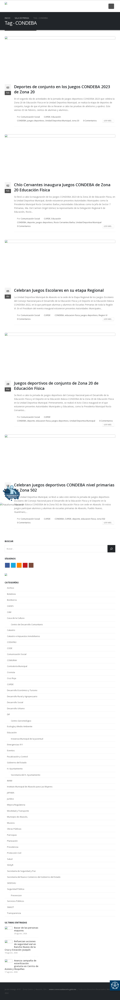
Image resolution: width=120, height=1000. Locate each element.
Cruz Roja (11, 678)
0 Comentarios (90, 120)
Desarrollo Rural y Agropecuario (22, 696)
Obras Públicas (14, 828)
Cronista (11, 672)
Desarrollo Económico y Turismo (22, 690)
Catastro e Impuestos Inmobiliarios (23, 636)
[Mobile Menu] (111, 6)
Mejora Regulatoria (16, 804)
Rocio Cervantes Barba (64, 222)
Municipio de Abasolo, (17, 816)
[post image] (60, 57)
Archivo (10, 587)
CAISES (10, 606)
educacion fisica (72, 315)
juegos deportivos (35, 120)
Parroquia (12, 834)
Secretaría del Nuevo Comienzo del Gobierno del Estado (33, 877)
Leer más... (108, 121)
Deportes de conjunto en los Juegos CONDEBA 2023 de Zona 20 (62, 89)
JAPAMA (10, 792)
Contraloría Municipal (17, 666)
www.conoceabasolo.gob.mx (62, 989)
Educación (56, 117)
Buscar (9, 541)
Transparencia (14, 913)
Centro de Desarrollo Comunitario (27, 624)
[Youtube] (99, 6)
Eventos (11, 750)
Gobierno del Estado (17, 762)
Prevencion (16, 895)
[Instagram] (104, 6)
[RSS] (93, 6)
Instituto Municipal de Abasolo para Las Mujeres (29, 786)
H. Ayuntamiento (15, 768)
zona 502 (101, 519)
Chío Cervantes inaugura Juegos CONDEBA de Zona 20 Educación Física (62, 187)
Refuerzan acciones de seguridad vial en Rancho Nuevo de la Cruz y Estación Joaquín (20, 945)
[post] (8, 930)
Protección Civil (14, 852)
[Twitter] (88, 6)
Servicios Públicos (15, 901)
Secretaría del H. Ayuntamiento (25, 774)
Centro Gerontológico (21, 720)
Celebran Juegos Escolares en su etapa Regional (59, 290)
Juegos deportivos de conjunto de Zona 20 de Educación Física (56, 385)
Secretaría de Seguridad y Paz (21, 871)
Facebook (7, 565)
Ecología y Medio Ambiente (19, 726)
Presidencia (12, 847)
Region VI (103, 315)
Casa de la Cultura (15, 618)
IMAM (9, 780)
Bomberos (12, 599)
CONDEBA (21, 120)
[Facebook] (83, 6)
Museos (11, 822)
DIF (8, 714)
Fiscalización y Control (17, 756)
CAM (9, 612)
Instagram (31, 565)
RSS (19, 565)
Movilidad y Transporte (18, 810)
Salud (9, 859)
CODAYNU (11, 642)
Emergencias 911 (15, 744)
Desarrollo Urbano (16, 708)
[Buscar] (111, 548)
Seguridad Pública (15, 889)
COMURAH (12, 660)
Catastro (11, 630)
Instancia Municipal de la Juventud (27, 738)
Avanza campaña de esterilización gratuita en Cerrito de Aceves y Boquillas (21, 964)
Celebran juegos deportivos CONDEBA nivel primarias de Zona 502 (64, 487)
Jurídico (10, 798)
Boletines (11, 594)
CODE (9, 648)
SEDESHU (11, 883)
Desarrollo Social (15, 702)
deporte (31, 222)
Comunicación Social (30, 117)
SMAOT (10, 907)
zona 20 (75, 120)
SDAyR (10, 865)
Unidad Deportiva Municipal (58, 120)
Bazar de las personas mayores (26, 929)
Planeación (12, 840)
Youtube (25, 565)
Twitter (13, 565)
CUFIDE (47, 117)
